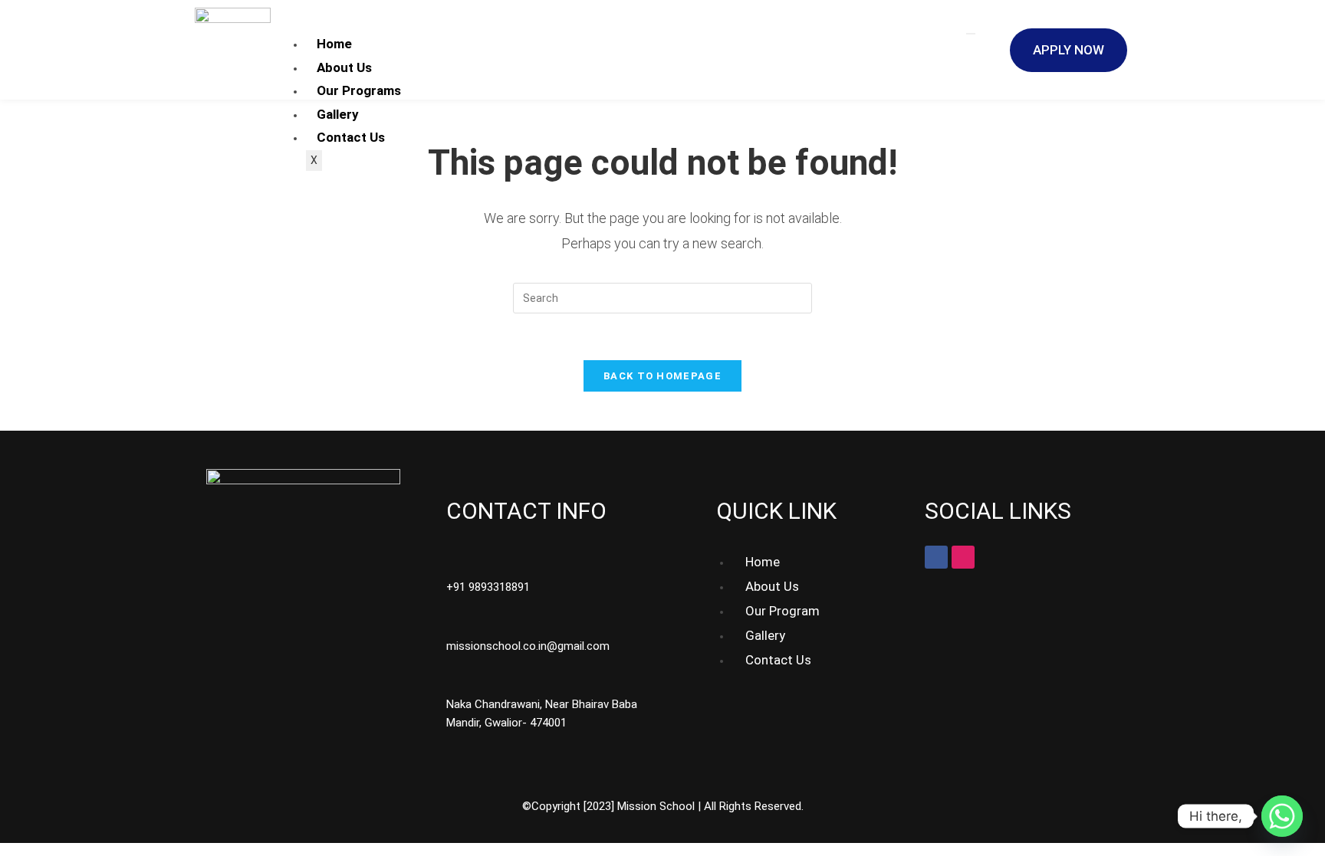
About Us (344, 67)
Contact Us (351, 137)
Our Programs (359, 90)
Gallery (338, 114)
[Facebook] (936, 557)
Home (334, 43)
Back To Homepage (662, 376)
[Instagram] (963, 557)
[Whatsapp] (1282, 816)
